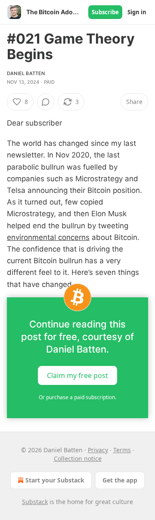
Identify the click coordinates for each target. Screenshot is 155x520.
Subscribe (105, 12)
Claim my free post (77, 375)
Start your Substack (54, 480)
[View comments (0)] (45, 101)
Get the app (119, 480)
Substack (35, 502)
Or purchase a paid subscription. (77, 397)
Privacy (98, 450)
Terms (122, 450)
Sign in (136, 12)
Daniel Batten (26, 73)
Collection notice (78, 458)
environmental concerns (48, 237)
